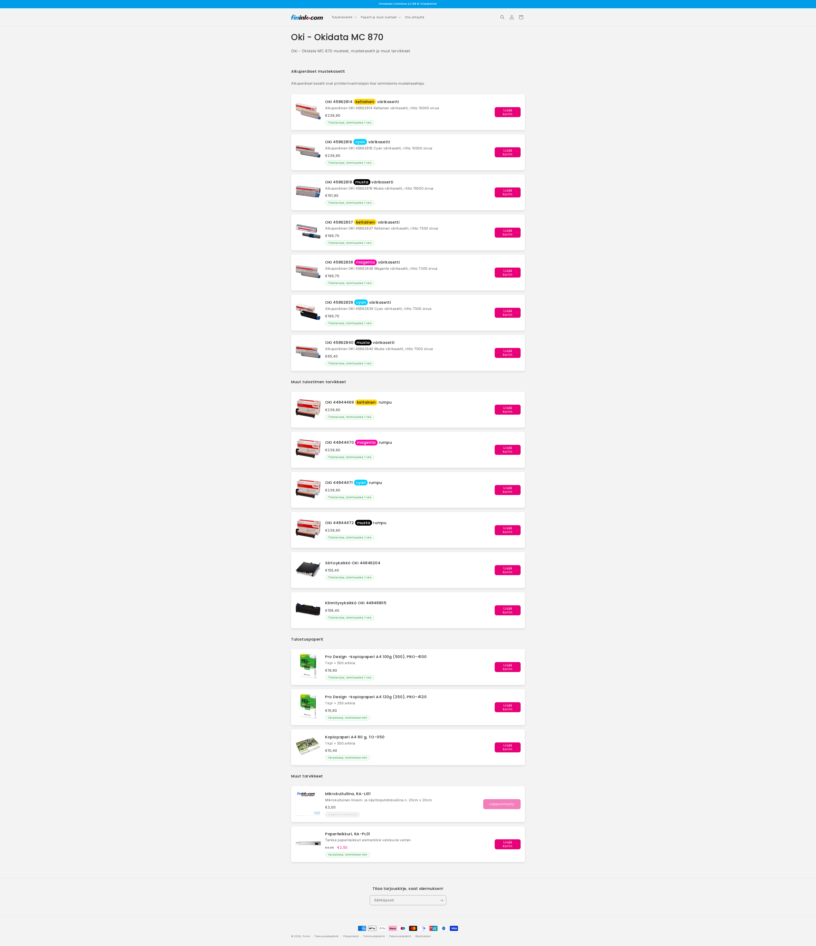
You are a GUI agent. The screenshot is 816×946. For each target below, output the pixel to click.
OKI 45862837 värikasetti (362, 222)
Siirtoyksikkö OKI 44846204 (352, 563)
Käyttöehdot (423, 936)
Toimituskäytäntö (374, 936)
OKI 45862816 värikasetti (357, 142)
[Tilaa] (441, 900)
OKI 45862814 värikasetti (362, 101)
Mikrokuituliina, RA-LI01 (348, 793)
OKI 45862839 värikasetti (358, 302)
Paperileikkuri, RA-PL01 (347, 834)
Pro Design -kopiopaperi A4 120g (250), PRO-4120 (375, 696)
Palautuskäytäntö (400, 936)
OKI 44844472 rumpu (355, 522)
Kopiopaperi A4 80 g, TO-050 (354, 737)
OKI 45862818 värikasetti (359, 182)
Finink (306, 936)
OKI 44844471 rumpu (353, 482)
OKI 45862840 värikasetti (360, 342)
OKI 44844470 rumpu (358, 442)
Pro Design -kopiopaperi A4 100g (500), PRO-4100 (375, 656)
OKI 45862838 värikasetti (362, 262)
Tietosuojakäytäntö (326, 936)
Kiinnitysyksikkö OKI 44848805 (355, 603)
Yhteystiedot (351, 936)
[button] (343, 17)
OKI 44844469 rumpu (358, 402)
